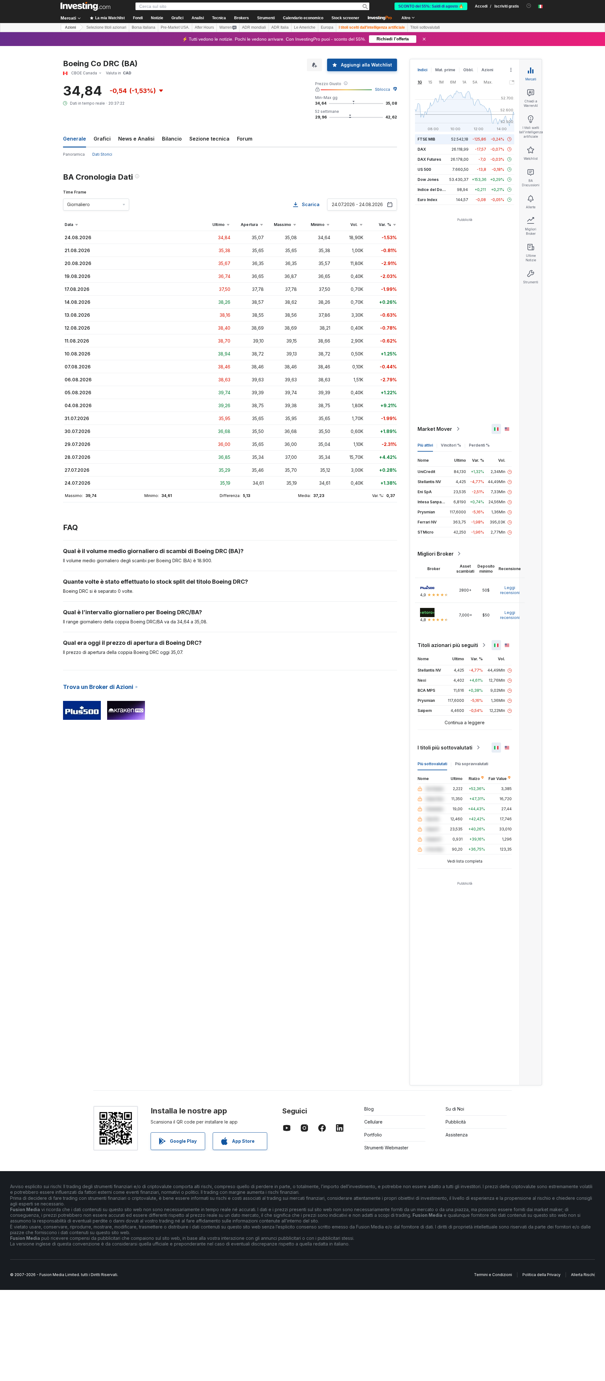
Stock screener (345, 18)
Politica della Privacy (541, 1274)
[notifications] (529, 6)
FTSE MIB (426, 139)
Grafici (102, 139)
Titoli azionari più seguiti (448, 645)
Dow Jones (428, 179)
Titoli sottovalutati (425, 27)
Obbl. (468, 69)
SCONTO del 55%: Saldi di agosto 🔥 (431, 6)
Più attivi (425, 445)
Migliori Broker (436, 554)
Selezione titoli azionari (106, 27)
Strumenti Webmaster (386, 1147)
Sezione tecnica (209, 139)
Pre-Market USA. (175, 27)
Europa (327, 27)
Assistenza (457, 1134)
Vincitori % (451, 445)
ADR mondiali (254, 27)
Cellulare (373, 1121)
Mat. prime (445, 69)
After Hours (204, 27)
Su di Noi (455, 1109)
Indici (422, 69)
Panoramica (74, 154)
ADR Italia (280, 27)
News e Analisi (136, 139)
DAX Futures (429, 159)
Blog (369, 1109)
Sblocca (382, 89)
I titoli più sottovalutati (445, 747)
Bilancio (172, 139)
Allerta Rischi (583, 1274)
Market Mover (435, 429)
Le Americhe (304, 27)
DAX (422, 149)
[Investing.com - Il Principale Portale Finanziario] (85, 6)
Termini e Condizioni (493, 1274)
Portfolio (373, 1134)
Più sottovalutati (432, 763)
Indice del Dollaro (434, 189)
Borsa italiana (143, 27)
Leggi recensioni (510, 590)
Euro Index (427, 199)
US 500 (424, 169)
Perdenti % (479, 445)
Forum (244, 139)
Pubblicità (456, 1121)
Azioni (70, 27)
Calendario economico (303, 18)
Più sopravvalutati (471, 763)
